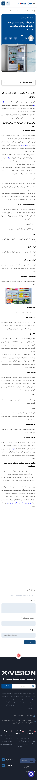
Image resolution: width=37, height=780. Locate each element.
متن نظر (32, 600)
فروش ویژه (28, 503)
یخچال (9, 158)
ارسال (7, 686)
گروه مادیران (28, 699)
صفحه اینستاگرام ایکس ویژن (15, 503)
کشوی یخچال (24, 145)
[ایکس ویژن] (25, 3)
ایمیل (33, 630)
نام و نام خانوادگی (29, 618)
